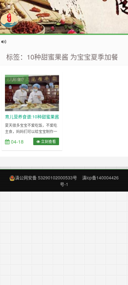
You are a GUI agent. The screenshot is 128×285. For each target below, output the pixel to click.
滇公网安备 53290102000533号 (46, 177)
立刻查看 (48, 141)
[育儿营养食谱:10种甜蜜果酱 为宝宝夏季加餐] (32, 92)
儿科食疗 (16, 79)
